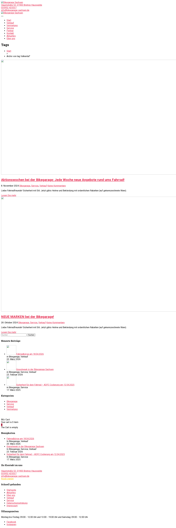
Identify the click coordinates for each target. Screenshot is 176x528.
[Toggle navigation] (2, 16)
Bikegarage (24, 185)
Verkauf (10, 23)
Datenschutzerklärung (17, 503)
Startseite (11, 490)
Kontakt (10, 33)
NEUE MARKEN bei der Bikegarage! (27, 317)
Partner (10, 30)
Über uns (11, 38)
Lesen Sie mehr (8, 195)
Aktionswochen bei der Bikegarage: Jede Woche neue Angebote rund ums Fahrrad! (62, 180)
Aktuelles (11, 36)
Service (10, 28)
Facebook (11, 522)
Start (9, 20)
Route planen (7, 478)
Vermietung (12, 25)
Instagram (11, 524)
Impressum (12, 505)
